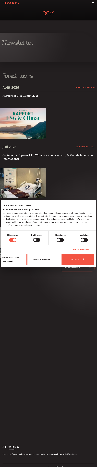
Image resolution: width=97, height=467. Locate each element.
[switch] (36, 240)
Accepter (75, 259)
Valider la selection (41, 259)
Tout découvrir (72, 267)
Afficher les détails (81, 249)
